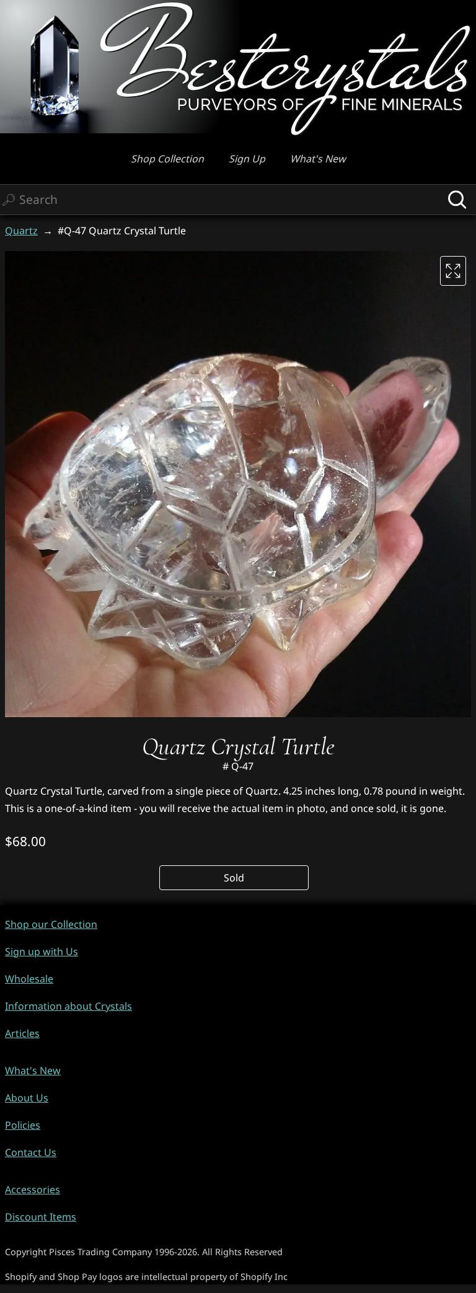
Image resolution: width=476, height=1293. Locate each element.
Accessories (32, 1189)
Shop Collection (167, 158)
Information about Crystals (68, 1006)
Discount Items (40, 1217)
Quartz (21, 230)
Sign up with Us (41, 951)
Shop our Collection (51, 924)
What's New (318, 158)
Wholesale (29, 979)
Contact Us (30, 1152)
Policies (22, 1125)
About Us (26, 1098)
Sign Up (247, 158)
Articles (22, 1033)
